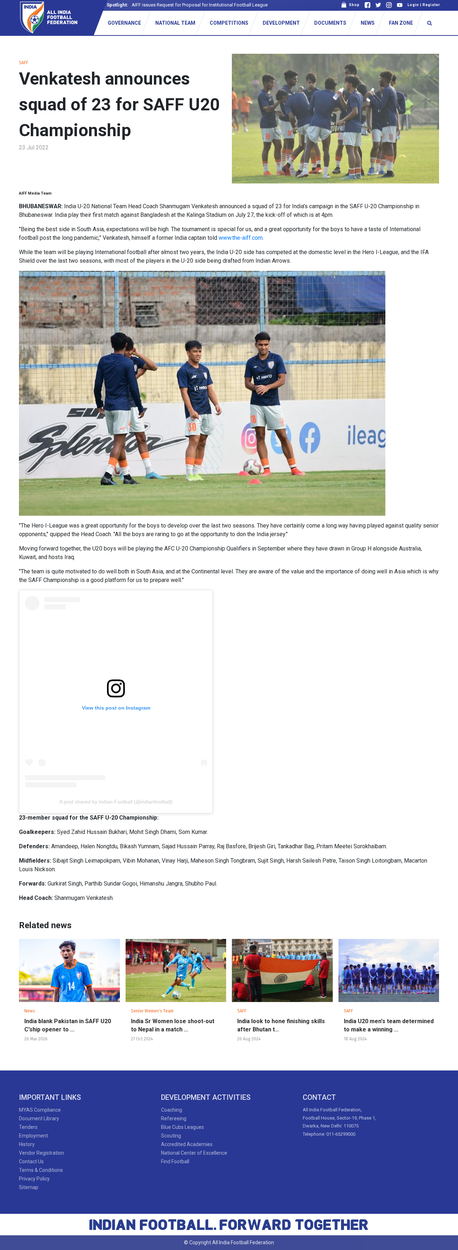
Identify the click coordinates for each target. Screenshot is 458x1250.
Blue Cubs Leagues (182, 1127)
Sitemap (28, 1187)
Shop (353, 5)
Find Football (175, 1161)
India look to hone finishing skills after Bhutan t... (281, 1025)
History (27, 1144)
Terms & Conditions (41, 1170)
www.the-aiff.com (241, 237)
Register (431, 5)
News (29, 1010)
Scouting (171, 1136)
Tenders (28, 1127)
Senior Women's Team (152, 1010)
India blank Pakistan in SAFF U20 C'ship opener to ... (67, 1025)
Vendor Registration (41, 1153)
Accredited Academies (187, 1144)
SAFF (23, 62)
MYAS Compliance (40, 1110)
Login (413, 5)
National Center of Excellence (194, 1153)
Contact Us (31, 1161)
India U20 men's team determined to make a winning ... (389, 1025)
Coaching (171, 1110)
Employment (33, 1136)
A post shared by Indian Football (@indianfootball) (115, 802)
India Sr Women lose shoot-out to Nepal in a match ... (172, 1025)
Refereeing (173, 1118)
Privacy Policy (34, 1179)
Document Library (39, 1118)
